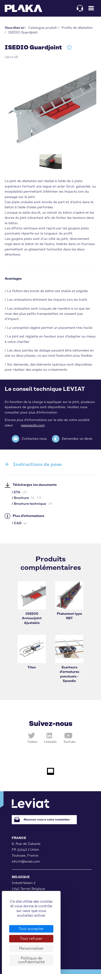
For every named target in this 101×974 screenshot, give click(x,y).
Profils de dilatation (77, 28)
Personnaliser (31, 948)
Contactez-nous (34, 439)
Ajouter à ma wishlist (69, 47)
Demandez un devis (77, 439)
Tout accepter (31, 929)
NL (33, 498)
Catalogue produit (42, 28)
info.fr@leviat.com (26, 862)
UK (24, 492)
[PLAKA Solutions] (23, 8)
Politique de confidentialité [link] (31, 960)
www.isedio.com (33, 425)
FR (39, 498)
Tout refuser (31, 939)
